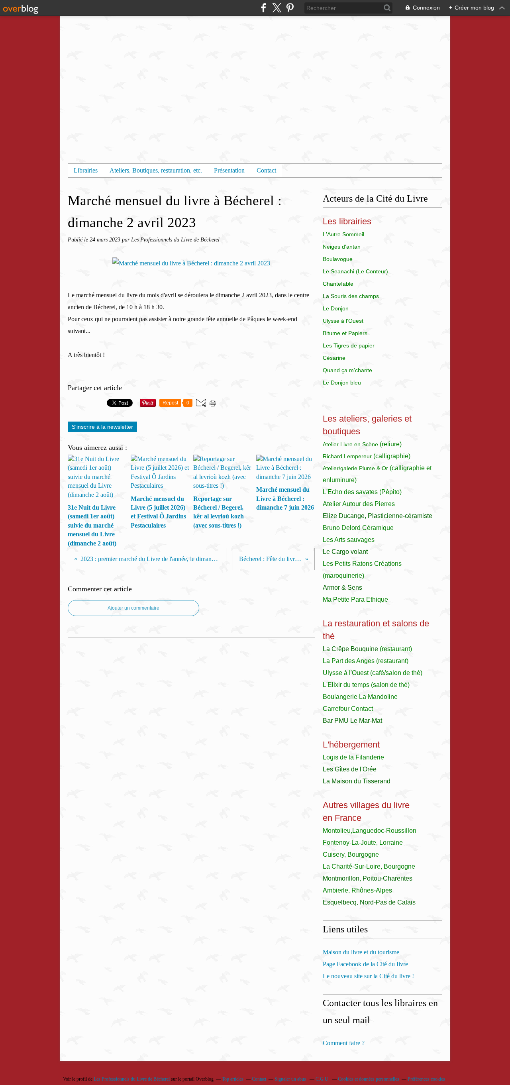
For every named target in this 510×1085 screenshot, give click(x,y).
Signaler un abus (291, 1079)
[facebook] (264, 7)
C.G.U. (323, 1079)
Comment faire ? (344, 1043)
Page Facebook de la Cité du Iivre (365, 964)
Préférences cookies (426, 1079)
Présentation (229, 170)
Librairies (86, 170)
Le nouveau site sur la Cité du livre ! (368, 976)
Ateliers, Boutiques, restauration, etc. (156, 170)
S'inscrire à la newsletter (102, 427)
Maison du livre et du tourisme (361, 952)
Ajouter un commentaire (133, 608)
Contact (266, 170)
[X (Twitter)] (277, 7)
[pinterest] (290, 7)
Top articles (232, 1079)
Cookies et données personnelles (368, 1079)
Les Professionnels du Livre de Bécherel (132, 1079)
